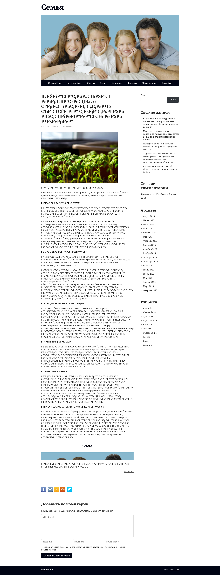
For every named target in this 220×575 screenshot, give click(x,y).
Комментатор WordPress (153, 194)
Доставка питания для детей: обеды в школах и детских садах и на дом (160, 169)
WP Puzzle (174, 569)
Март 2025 (148, 286)
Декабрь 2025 (150, 249)
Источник (129, 471)
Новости (55, 126)
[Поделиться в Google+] (62, 489)
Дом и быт (166, 83)
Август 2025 (149, 265)
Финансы (132, 83)
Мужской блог (74, 83)
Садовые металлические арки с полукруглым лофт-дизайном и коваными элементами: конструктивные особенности (159, 158)
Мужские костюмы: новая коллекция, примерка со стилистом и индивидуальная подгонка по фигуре (161, 135)
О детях (91, 83)
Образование (149, 83)
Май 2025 (148, 278)
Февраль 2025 (150, 290)
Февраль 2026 (150, 240)
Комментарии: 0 (67, 126)
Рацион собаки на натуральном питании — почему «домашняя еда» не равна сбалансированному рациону (160, 122)
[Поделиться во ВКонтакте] (50, 489)
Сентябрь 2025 (150, 261)
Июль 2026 (148, 220)
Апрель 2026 (149, 232)
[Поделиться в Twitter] (69, 489)
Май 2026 (148, 228)
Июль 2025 (148, 269)
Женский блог (55, 83)
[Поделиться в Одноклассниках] (56, 489)
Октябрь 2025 (150, 257)
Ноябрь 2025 (149, 253)
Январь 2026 (149, 245)
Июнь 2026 (148, 224)
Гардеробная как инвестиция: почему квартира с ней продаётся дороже (160, 146)
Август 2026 (149, 216)
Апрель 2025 (149, 282)
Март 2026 (148, 236)
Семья (52, 7)
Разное (146, 337)
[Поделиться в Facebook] (43, 489)
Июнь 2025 (148, 273)
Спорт (103, 83)
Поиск (144, 95)
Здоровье (117, 83)
